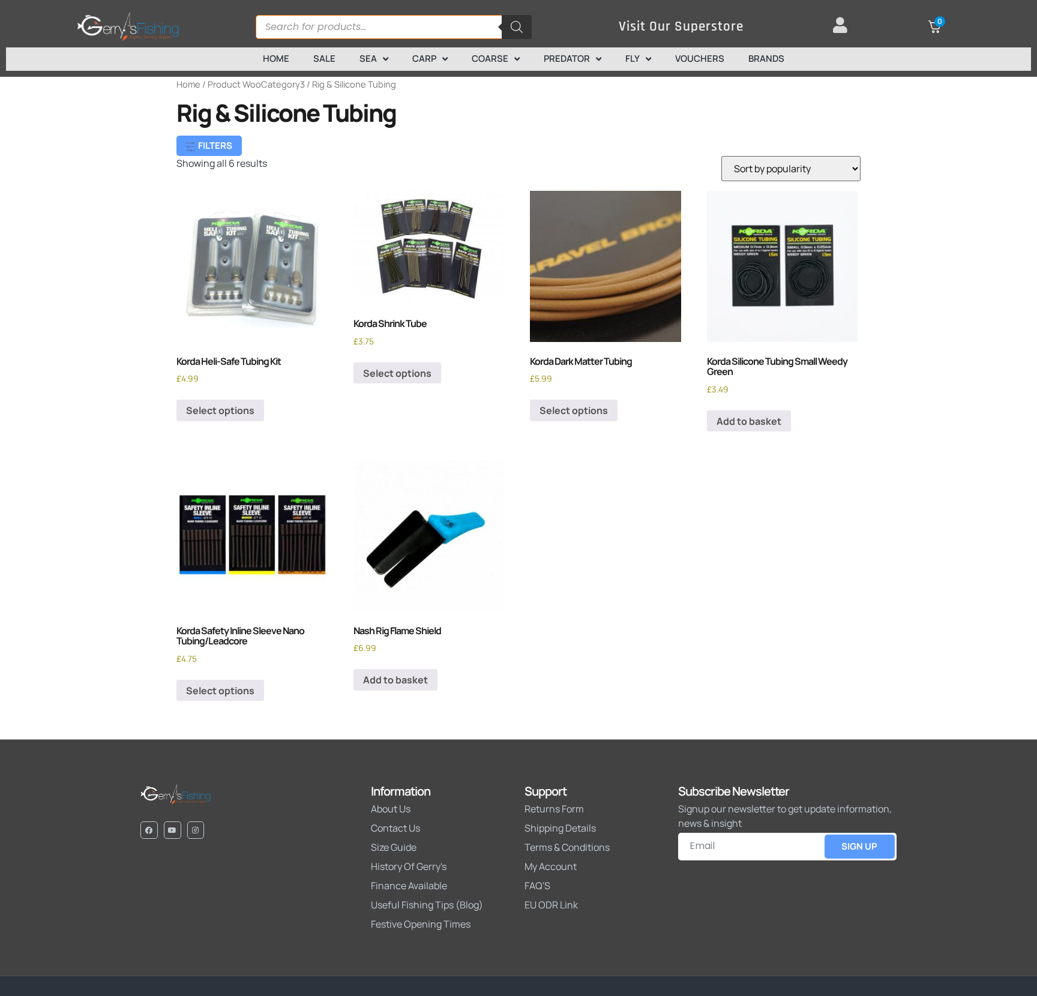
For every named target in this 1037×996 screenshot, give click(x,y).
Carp (424, 58)
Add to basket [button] (749, 421)
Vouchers (699, 58)
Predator (567, 58)
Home (276, 58)
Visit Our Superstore (681, 26)
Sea (368, 58)
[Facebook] (149, 830)
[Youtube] (172, 830)
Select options (220, 410)
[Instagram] (196, 830)
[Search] (517, 27)
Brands (766, 58)
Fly (632, 58)
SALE (324, 58)
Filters (214, 145)
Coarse (490, 58)
